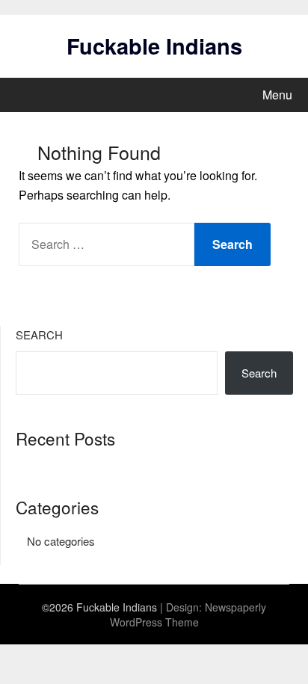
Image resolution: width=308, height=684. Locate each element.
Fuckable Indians (154, 45)
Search (39, 334)
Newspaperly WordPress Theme (188, 614)
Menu (277, 94)
